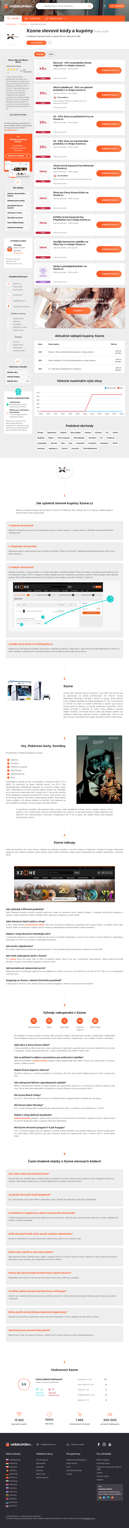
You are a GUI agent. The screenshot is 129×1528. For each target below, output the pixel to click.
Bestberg (40, 438)
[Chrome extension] (100, 1497)
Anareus (88, 433)
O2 (101, 438)
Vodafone (110, 438)
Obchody (23, 24)
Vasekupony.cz (11, 24)
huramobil (80, 443)
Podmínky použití (60, 78)
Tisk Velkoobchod (90, 448)
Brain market (75, 433)
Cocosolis (75, 448)
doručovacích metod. (35, 925)
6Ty (107, 433)
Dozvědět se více (10, 130)
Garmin (64, 448)
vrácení (12, 959)
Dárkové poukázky (22, 1118)
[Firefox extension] (112, 1497)
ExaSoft (63, 433)
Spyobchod (51, 433)
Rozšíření (100, 1480)
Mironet (54, 443)
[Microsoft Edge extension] (108, 1497)
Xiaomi (115, 433)
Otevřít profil (18, 253)
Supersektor (42, 443)
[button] (110, 388)
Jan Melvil (92, 438)
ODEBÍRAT (78, 311)
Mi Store (98, 433)
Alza (70, 443)
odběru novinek (40, 1061)
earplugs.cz (53, 448)
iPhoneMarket (79, 438)
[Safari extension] (104, 1497)
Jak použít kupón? (18, 115)
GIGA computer (64, 438)
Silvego (40, 433)
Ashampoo (104, 443)
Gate (63, 443)
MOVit (115, 443)
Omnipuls (92, 443)
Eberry (51, 438)
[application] (79, 401)
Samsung (41, 448)
